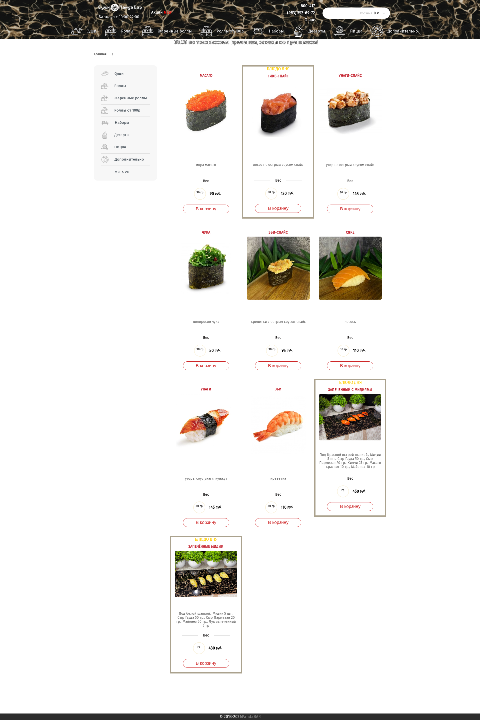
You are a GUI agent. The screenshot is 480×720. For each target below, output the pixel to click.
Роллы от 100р (230, 31)
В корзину (206, 208)
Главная (100, 54)
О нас (309, 20)
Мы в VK (121, 172)
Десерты (316, 31)
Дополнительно (403, 31)
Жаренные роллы (175, 31)
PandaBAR (251, 716)
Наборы (276, 31)
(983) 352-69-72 (301, 13)
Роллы (127, 31)
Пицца (356, 31)
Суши (91, 31)
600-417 (308, 6)
